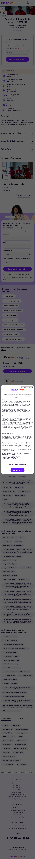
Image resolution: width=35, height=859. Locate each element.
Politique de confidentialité (8, 457)
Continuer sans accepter (27, 387)
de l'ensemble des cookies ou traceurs (21, 404)
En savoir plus (13, 450)
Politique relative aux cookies (9, 458)
